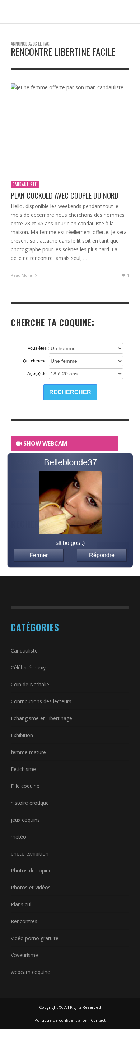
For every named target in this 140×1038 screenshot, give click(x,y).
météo (18, 836)
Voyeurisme (24, 955)
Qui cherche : (36, 361)
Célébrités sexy (28, 667)
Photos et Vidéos (31, 887)
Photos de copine (31, 870)
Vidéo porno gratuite (35, 938)
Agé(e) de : (38, 373)
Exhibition (22, 735)
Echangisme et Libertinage (41, 718)
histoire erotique (30, 802)
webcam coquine (30, 972)
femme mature (28, 752)
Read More (22, 275)
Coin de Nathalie (30, 684)
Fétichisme (23, 769)
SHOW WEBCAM (44, 443)
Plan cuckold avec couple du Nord (64, 195)
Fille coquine (25, 785)
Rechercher (70, 392)
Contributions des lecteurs (41, 701)
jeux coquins (25, 819)
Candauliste (25, 184)
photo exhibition (29, 853)
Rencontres (24, 921)
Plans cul (21, 904)
